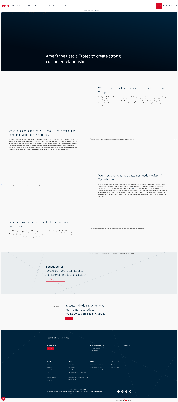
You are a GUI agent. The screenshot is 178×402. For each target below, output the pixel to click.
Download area (114, 364)
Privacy (70, 389)
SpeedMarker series (72, 375)
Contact (159, 5)
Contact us (69, 318)
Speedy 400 (133, 188)
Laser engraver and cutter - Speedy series (77, 372)
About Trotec (49, 364)
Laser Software (114, 369)
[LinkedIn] (122, 391)
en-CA (176, 5)
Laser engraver (71, 367)
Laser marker (71, 369)
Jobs (48, 372)
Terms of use (83, 389)
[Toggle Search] (172, 6)
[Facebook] (126, 391)
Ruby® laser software (115, 367)
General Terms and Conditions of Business (78, 391)
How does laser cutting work (96, 367)
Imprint (75, 389)
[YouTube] (130, 391)
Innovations (49, 367)
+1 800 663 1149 (124, 345)
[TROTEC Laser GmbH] (5, 6)
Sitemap (70, 393)
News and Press (50, 369)
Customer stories (50, 375)
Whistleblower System (96, 391)
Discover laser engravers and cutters (55, 280)
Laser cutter (71, 364)
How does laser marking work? (96, 369)
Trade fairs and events (51, 377)
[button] (3, 399)
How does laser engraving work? (97, 364)
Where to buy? (166, 5)
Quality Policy (50, 380)
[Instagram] (118, 391)
